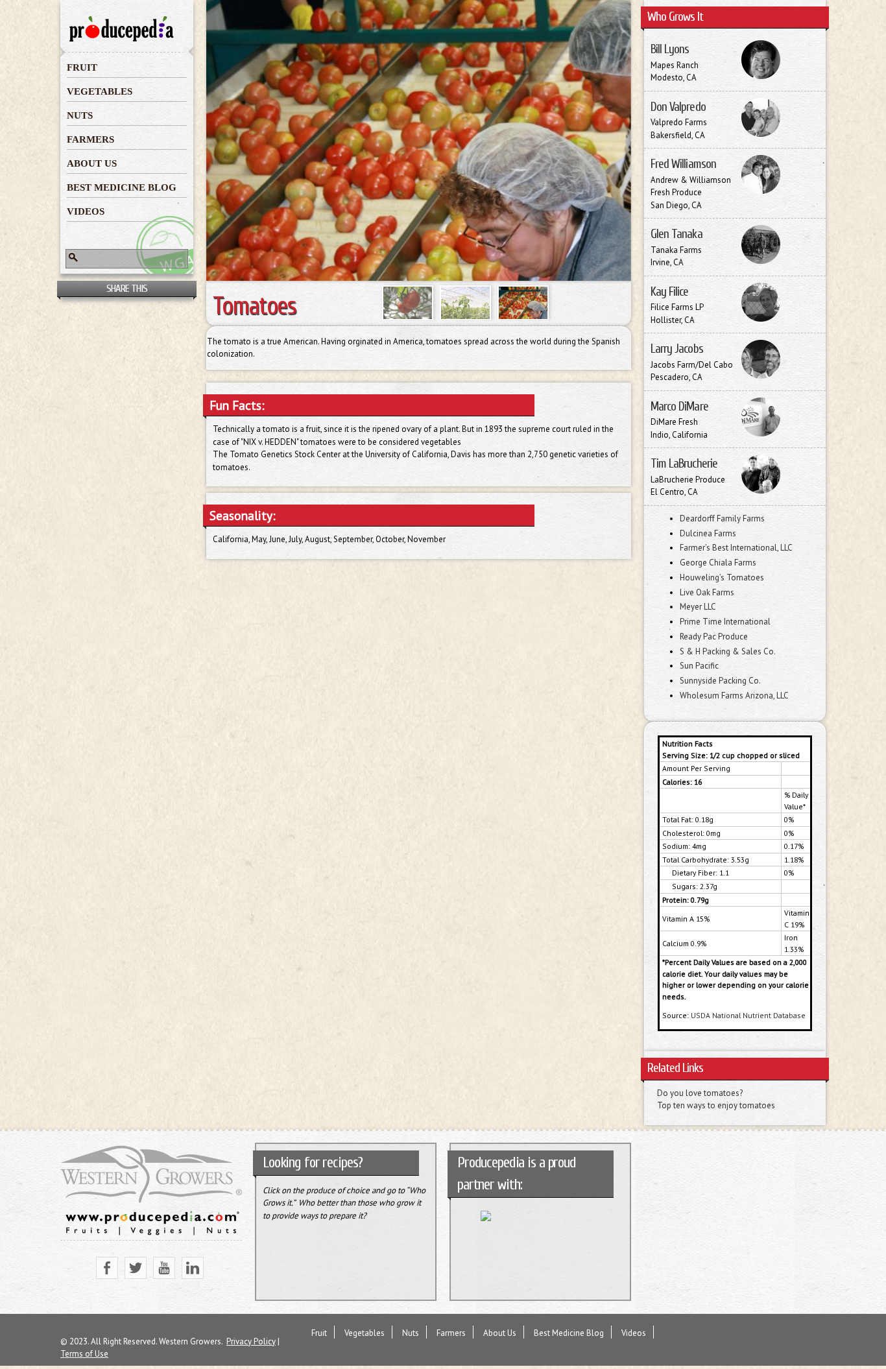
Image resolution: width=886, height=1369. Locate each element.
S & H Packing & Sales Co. (728, 651)
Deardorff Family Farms (722, 518)
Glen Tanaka (676, 234)
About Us (92, 163)
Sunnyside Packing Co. (720, 680)
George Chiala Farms (718, 562)
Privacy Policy (251, 1341)
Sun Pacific (699, 665)
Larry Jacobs (677, 349)
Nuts (80, 115)
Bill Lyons (670, 49)
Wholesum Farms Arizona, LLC (734, 695)
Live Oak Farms (707, 592)
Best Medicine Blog (121, 187)
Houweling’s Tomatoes (722, 577)
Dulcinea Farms (708, 533)
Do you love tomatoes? (700, 1093)
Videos (85, 211)
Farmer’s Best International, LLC (736, 547)
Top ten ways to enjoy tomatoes (716, 1105)
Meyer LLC (698, 606)
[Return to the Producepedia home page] (122, 40)
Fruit (82, 67)
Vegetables (99, 91)
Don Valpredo (678, 107)
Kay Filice (670, 292)
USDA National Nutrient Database (748, 1015)
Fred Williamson (683, 164)
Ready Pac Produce (714, 636)
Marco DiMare (679, 406)
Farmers (90, 139)
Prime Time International (725, 621)
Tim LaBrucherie (684, 464)
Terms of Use (84, 1353)
